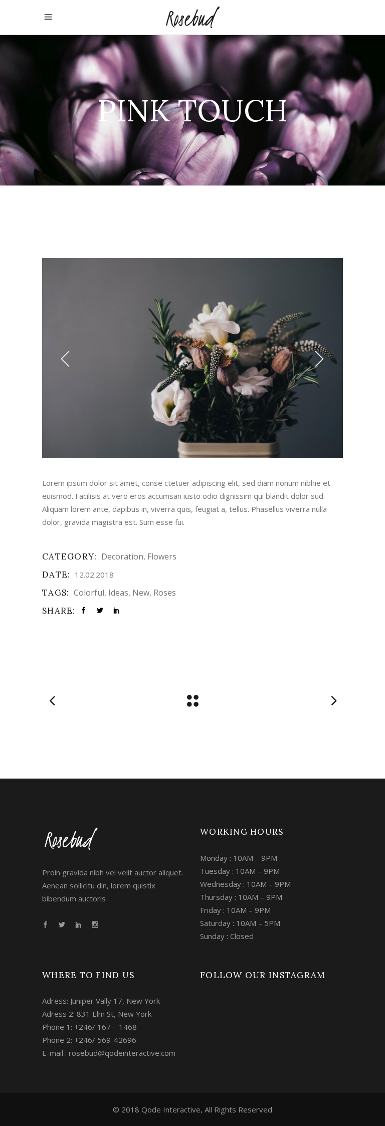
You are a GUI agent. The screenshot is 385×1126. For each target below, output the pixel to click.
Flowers (161, 556)
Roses (164, 592)
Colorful (89, 592)
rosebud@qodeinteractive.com (122, 1053)
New (140, 592)
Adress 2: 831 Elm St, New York (96, 1014)
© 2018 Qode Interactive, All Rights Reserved (192, 1109)
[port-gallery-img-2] (192, 358)
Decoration (122, 556)
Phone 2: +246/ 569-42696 (89, 1040)
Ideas (118, 592)
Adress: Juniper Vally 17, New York (101, 1001)
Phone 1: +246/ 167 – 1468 (89, 1027)
